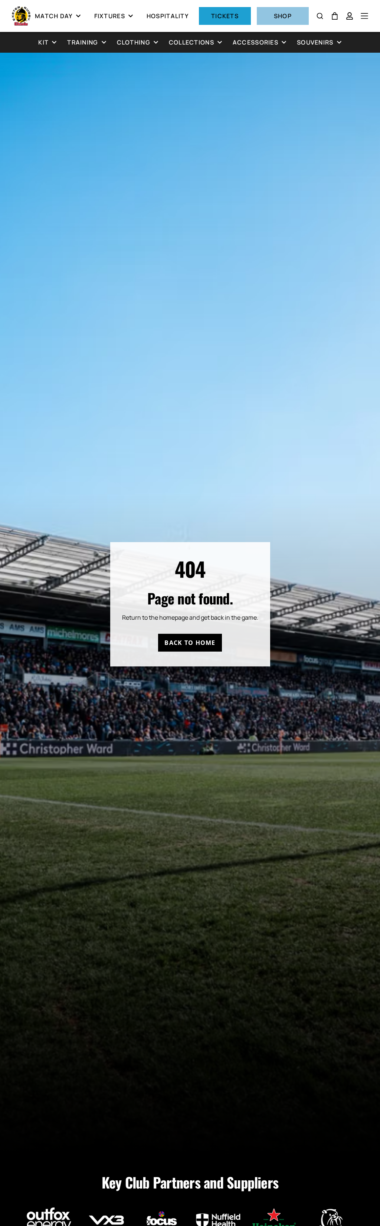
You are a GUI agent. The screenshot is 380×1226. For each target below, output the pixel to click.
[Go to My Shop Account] (349, 16)
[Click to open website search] (320, 16)
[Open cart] (334, 16)
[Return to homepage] (21, 16)
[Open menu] (364, 16)
